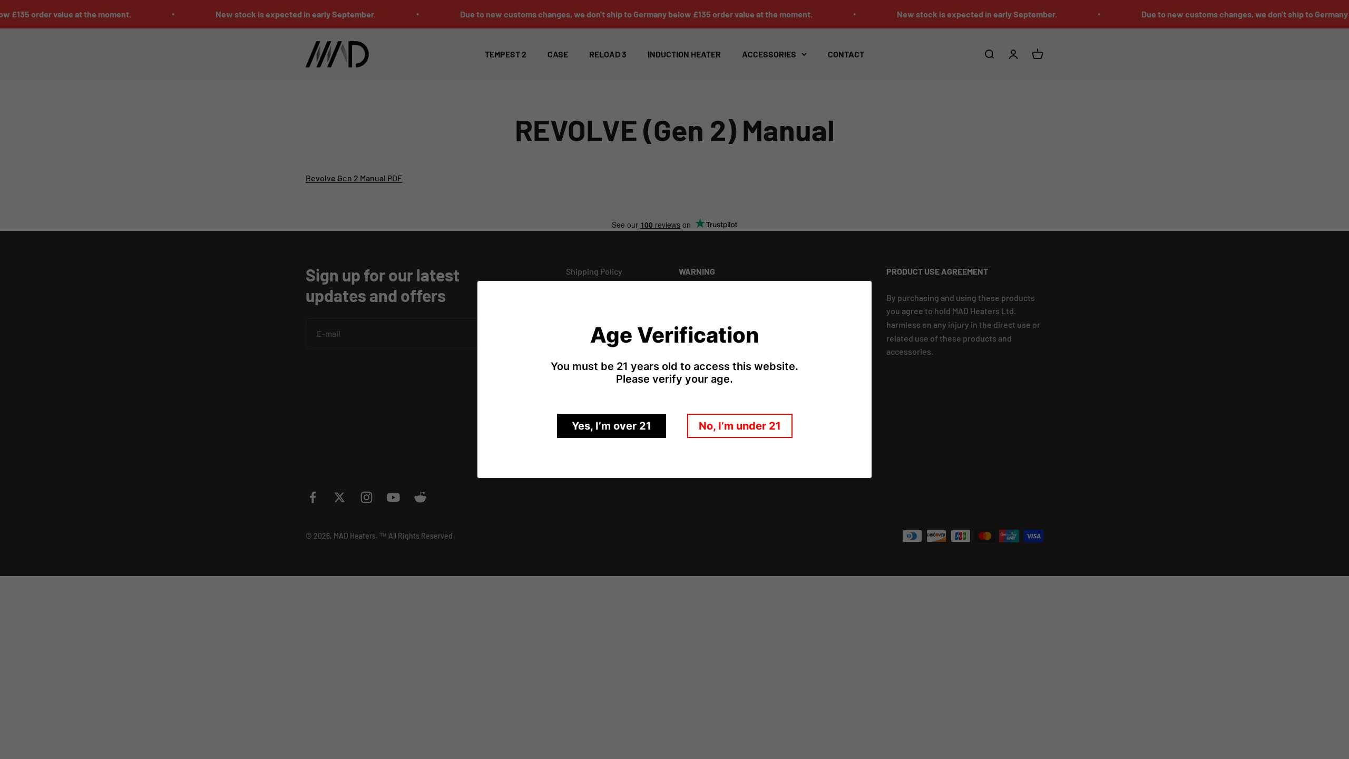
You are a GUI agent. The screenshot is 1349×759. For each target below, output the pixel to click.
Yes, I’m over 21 (611, 426)
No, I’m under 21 (740, 426)
